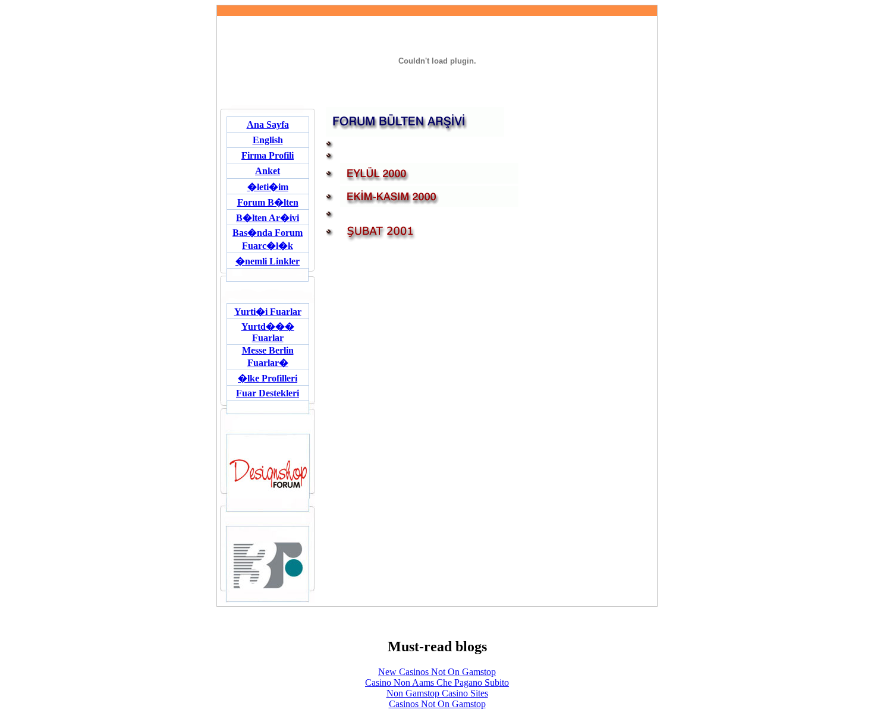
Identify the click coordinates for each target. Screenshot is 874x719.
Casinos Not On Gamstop (437, 704)
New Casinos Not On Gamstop (437, 672)
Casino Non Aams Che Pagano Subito (437, 682)
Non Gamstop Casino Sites (437, 693)
